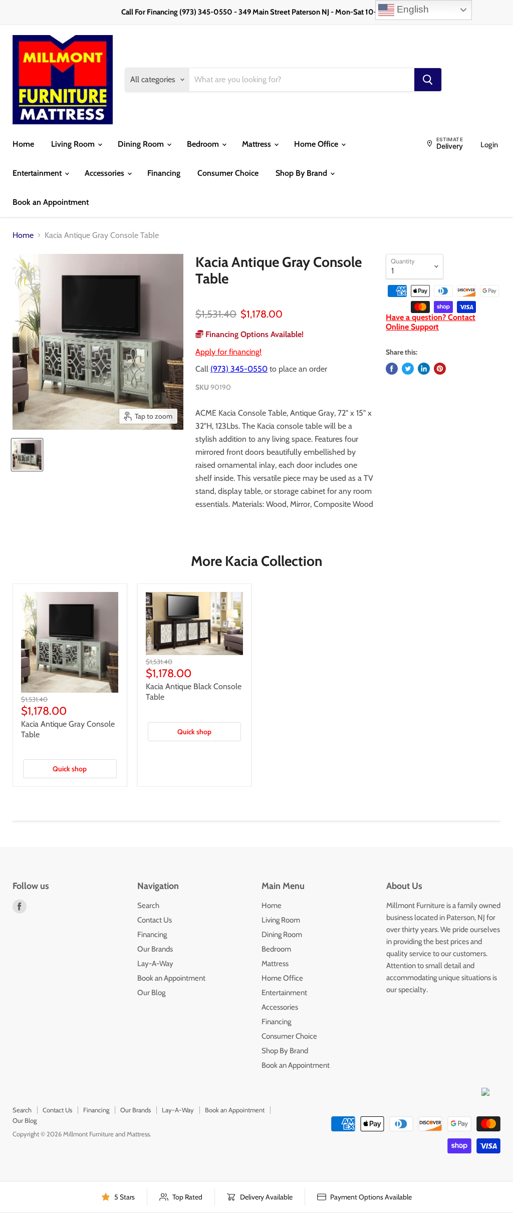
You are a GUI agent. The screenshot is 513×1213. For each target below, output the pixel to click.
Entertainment (38, 173)
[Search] (427, 79)
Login (489, 144)
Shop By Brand (302, 173)
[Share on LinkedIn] (424, 369)
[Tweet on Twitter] (408, 369)
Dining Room (142, 144)
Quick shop (70, 768)
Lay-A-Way (155, 963)
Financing (163, 173)
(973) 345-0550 (239, 369)
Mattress (257, 144)
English (411, 9)
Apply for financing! (228, 352)
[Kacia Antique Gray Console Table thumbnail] (27, 455)
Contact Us (154, 920)
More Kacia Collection (256, 560)
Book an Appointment (51, 202)
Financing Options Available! (253, 334)
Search (148, 905)
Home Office (317, 144)
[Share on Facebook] (392, 369)
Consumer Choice (228, 173)
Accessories (105, 173)
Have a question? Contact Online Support (430, 322)
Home (23, 144)
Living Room (74, 144)
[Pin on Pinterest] (440, 369)
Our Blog (151, 992)
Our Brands (155, 949)
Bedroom (204, 144)
